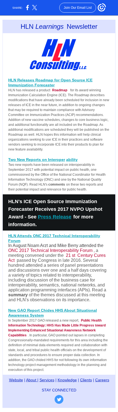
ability (72, 159)
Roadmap (59, 90)
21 (68, 255)
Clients (86, 380)
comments (56, 184)
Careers (102, 380)
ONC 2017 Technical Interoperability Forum (50, 250)
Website (16, 380)
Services (47, 380)
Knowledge (67, 380)
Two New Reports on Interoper (36, 159)
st (73, 255)
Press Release (54, 217)
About (31, 380)
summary (18, 294)
